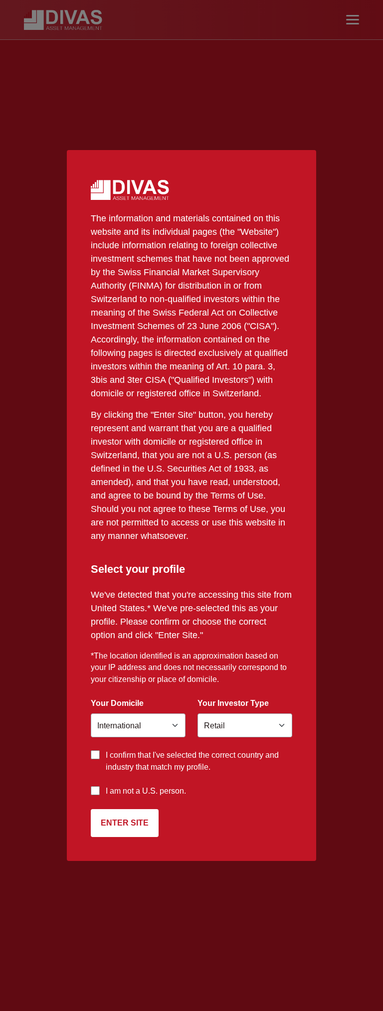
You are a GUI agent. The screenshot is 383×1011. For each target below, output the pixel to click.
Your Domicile (117, 703)
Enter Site (125, 823)
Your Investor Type (233, 703)
